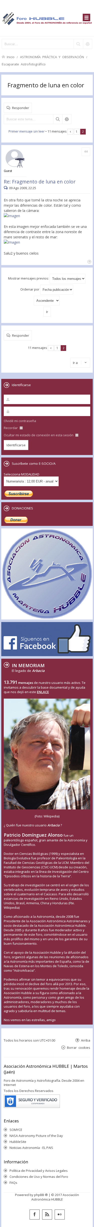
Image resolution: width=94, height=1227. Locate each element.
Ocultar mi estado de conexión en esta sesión (39, 435)
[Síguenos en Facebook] (35, 1215)
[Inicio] (47, 18)
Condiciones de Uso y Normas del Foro (39, 1176)
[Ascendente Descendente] (47, 301)
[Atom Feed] (47, 1215)
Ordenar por (30, 289)
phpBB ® (41, 1195)
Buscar (57, 119)
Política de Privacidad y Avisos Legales (39, 1170)
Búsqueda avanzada (66, 119)
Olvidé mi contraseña (20, 421)
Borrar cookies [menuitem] (78, 1047)
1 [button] (76, 132)
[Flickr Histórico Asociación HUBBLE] (60, 1215)
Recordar (11, 428)
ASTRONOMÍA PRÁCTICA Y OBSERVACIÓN (52, 56)
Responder (20, 107)
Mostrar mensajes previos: (29, 278)
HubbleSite (18, 1141)
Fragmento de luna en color (46, 85)
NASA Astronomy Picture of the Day (36, 1135)
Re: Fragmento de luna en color (39, 181)
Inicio (11, 56)
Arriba (85, 1040)
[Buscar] (78, 44)
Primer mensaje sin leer (27, 131)
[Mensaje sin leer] (6, 188)
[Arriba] (88, 261)
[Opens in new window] (14, 215)
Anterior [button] (70, 132)
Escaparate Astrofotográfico (24, 64)
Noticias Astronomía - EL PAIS (31, 1147)
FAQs (13, 1182)
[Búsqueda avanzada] (87, 44)
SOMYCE (16, 1129)
